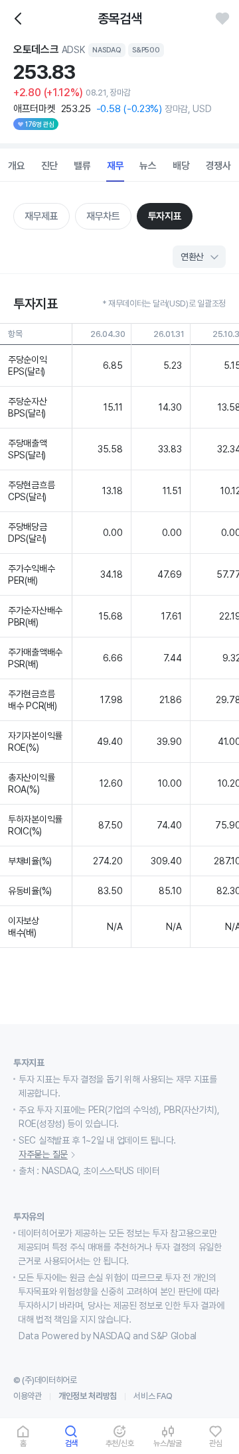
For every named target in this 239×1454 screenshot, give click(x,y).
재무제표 (41, 216)
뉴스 (148, 166)
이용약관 (27, 1396)
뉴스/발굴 (167, 1443)
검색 (71, 1443)
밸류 (82, 166)
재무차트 (103, 216)
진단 (49, 166)
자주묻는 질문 (43, 1154)
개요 (16, 166)
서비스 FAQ (153, 1396)
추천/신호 (120, 1443)
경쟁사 (218, 166)
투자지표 (165, 216)
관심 (215, 1443)
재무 (115, 166)
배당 (181, 166)
